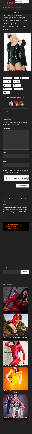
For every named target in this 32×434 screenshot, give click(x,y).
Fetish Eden (13, 3)
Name (5, 152)
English (19, 1)
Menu (17, 12)
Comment (6, 128)
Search (5, 268)
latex (7, 112)
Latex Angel (18, 15)
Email (5, 161)
